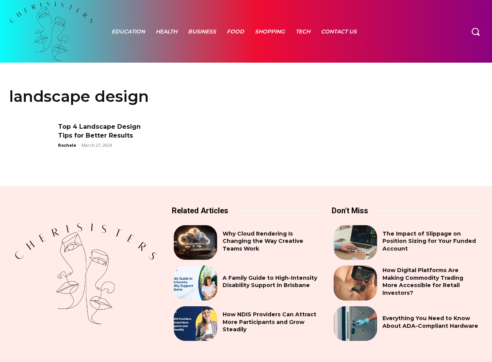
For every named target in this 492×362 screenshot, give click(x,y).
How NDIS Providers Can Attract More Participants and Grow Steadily (269, 322)
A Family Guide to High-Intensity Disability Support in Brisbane (270, 281)
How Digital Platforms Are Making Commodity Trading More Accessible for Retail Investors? (422, 281)
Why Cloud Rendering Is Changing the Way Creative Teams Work (263, 241)
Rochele (67, 145)
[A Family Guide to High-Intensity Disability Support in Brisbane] (195, 283)
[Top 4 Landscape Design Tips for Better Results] (31, 138)
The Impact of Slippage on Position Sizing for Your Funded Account (429, 241)
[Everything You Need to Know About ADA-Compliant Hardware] (355, 323)
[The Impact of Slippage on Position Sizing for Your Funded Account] (355, 242)
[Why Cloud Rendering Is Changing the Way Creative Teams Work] (195, 242)
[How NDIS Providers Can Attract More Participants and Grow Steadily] (195, 323)
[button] (475, 31)
